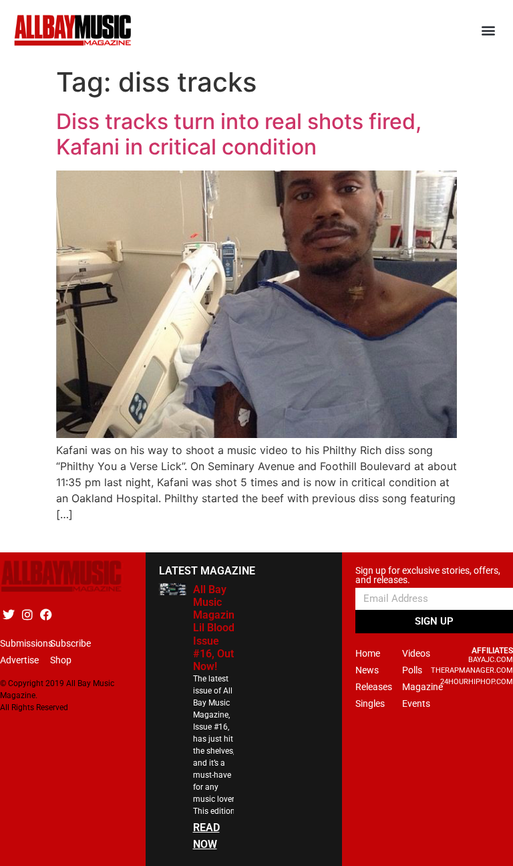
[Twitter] (8, 615)
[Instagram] (27, 615)
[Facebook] (45, 615)
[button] (489, 30)
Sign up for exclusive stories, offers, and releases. (427, 575)
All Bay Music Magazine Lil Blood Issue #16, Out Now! (216, 628)
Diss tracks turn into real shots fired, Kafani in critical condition (238, 134)
